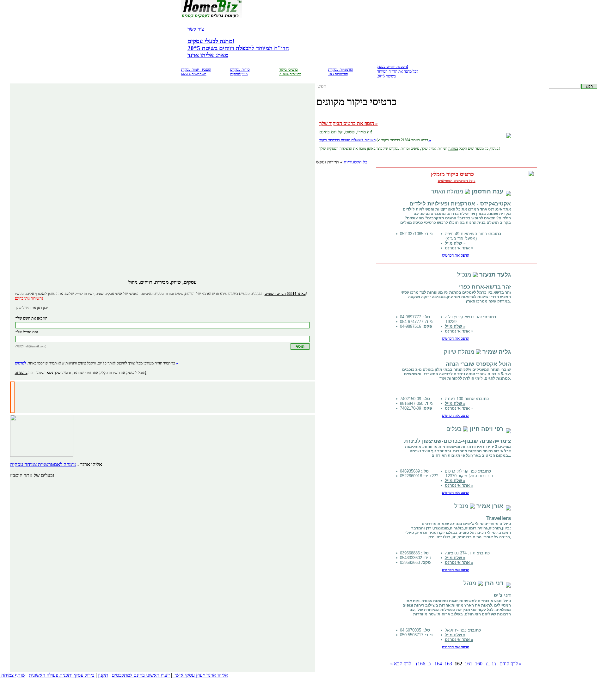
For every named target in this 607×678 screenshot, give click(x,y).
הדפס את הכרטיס (455, 255)
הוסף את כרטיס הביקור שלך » (348, 123)
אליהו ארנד (217, 675)
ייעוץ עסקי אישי (189, 675)
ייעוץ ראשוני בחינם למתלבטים (141, 675)
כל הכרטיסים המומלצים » (456, 181)
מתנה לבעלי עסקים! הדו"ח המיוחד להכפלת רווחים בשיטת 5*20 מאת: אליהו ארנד (238, 48)
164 (438, 663)
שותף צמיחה (13, 675)
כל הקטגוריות (355, 162)
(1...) (491, 663)
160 (478, 663)
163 (448, 663)
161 (468, 663)
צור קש (197, 29)
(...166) (423, 663)
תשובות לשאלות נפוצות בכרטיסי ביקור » (375, 140)
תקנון (103, 675)
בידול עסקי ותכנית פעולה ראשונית (62, 675)
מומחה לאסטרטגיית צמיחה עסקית (43, 464)
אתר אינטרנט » (459, 248)
